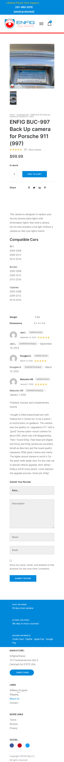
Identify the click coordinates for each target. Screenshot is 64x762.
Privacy (13, 728)
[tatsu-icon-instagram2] (20, 745)
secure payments (21, 636)
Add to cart (35, 174)
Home (12, 115)
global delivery (21, 620)
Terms (13, 719)
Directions (23, 672)
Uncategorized (22, 115)
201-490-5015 (24, 7)
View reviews (34, 150)
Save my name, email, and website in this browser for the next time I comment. (32, 567)
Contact (14, 702)
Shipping (14, 694)
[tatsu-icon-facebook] (12, 745)
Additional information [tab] (21, 203)
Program (22, 690)
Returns (14, 724)
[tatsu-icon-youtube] (27, 745)
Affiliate (14, 690)
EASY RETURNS (19, 604)
